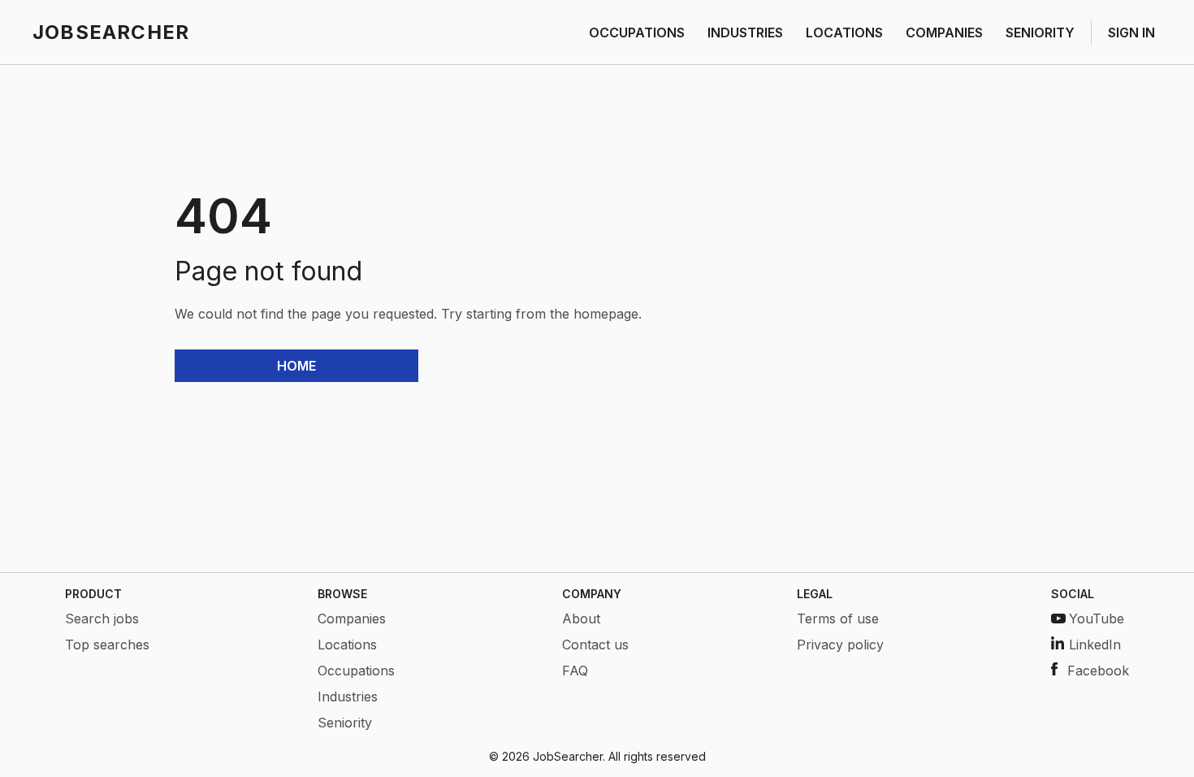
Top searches (107, 644)
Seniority (345, 722)
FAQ (575, 670)
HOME (296, 366)
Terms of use (838, 618)
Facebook (1098, 670)
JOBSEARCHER (110, 32)
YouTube (1096, 618)
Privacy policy (840, 644)
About (581, 618)
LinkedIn (1095, 644)
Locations (347, 644)
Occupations (356, 670)
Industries (348, 696)
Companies (352, 618)
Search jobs (102, 618)
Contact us (595, 644)
